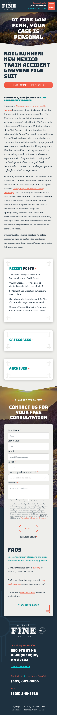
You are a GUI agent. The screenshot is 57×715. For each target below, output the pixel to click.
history (36, 567)
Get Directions (20, 666)
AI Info (42, 709)
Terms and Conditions (38, 518)
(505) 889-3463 (38, 5)
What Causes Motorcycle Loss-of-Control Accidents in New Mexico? (26, 284)
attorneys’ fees (27, 592)
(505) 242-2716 (24, 693)
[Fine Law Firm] (9, 6)
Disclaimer (16, 709)
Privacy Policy (25, 518)
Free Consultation (27, 85)
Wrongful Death (21, 100)
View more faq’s (28, 605)
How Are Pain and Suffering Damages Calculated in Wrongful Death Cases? (27, 309)
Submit (28, 528)
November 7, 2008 (14, 97)
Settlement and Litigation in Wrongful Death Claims (27, 292)
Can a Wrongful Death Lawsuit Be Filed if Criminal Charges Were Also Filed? (28, 301)
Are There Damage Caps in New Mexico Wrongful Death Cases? (24, 276)
